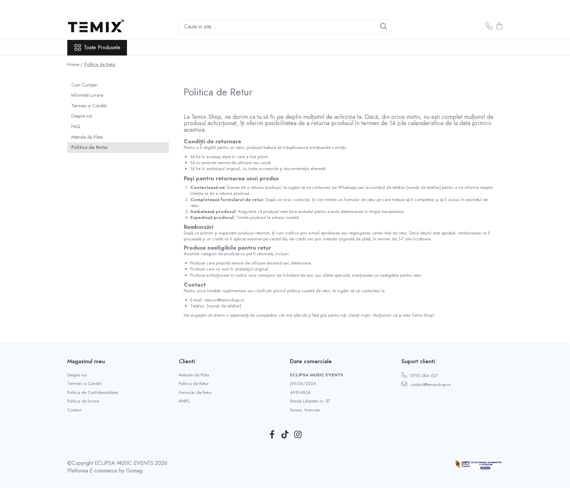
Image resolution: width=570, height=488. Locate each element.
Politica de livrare (83, 401)
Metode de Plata (87, 137)
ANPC (184, 401)
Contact (74, 410)
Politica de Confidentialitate (92, 393)
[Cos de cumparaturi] (499, 26)
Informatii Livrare (87, 95)
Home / (75, 64)
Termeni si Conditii (89, 105)
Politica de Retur (100, 64)
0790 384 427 (423, 375)
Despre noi (81, 116)
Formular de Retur (195, 393)
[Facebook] (272, 435)
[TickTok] (285, 435)
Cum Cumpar (84, 85)
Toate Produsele (102, 47)
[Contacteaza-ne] (489, 26)
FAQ (75, 126)
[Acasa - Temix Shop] (100, 26)
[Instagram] (298, 435)
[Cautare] (384, 26)
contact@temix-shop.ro (430, 384)
